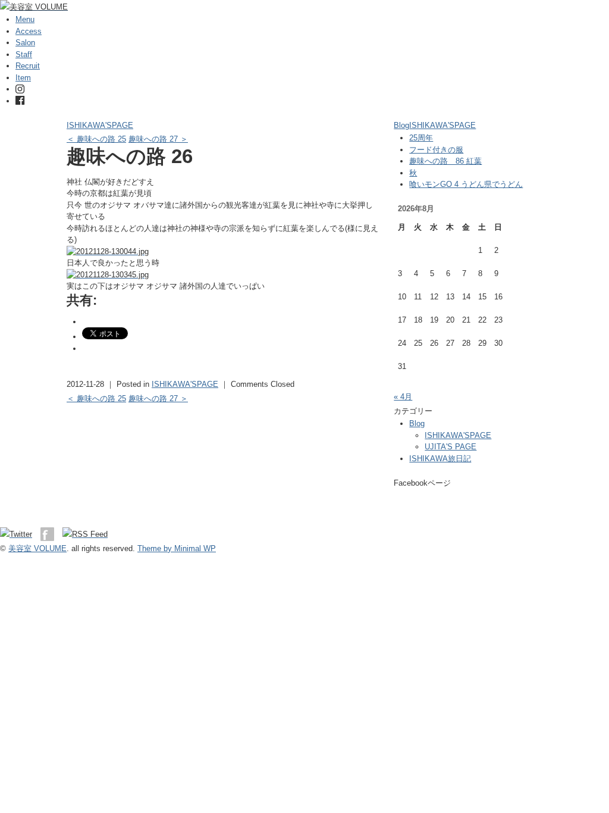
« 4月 (403, 396)
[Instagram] (19, 89)
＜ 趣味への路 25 (96, 139)
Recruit (27, 65)
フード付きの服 (436, 149)
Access (28, 31)
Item (23, 77)
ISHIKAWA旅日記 (440, 458)
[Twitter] (19, 534)
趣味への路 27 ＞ (158, 139)
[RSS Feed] (85, 534)
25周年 (421, 137)
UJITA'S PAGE (450, 446)
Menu (24, 19)
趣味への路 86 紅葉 (445, 161)
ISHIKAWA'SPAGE (100, 125)
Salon (25, 42)
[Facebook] (19, 100)
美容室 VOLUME (37, 548)
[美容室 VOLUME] (34, 6)
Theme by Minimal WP (176, 548)
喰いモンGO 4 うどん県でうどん (466, 184)
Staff (23, 54)
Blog (401, 125)
